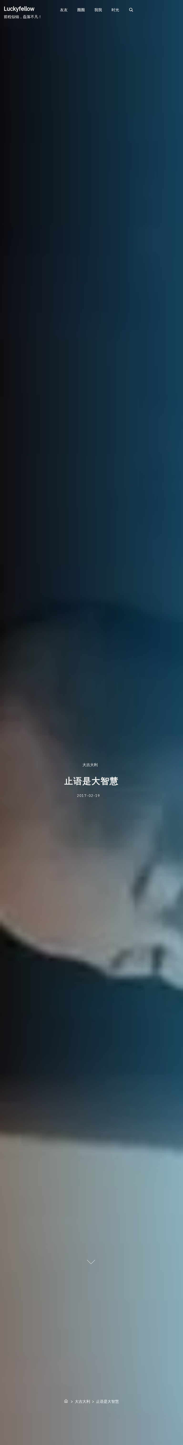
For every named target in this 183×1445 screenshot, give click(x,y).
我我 (98, 9)
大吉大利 (90, 765)
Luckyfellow (19, 8)
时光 (115, 9)
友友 (64, 9)
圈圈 (81, 9)
